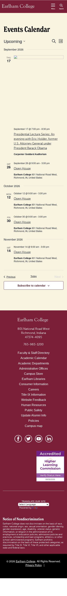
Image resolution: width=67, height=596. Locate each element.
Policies (33, 420)
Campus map (33, 425)
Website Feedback (33, 399)
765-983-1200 (33, 344)
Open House (22, 168)
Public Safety (33, 410)
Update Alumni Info (33, 415)
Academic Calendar (33, 358)
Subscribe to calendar (31, 285)
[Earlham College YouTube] (38, 438)
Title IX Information (33, 394)
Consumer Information (33, 384)
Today (34, 276)
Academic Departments (33, 363)
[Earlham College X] (28, 438)
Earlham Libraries (33, 379)
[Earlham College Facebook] (18, 438)
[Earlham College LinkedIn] (49, 438)
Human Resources (33, 405)
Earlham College (25, 561)
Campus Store (33, 373)
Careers (33, 389)
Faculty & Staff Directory (34, 352)
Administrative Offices (33, 368)
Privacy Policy (33, 565)
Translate (43, 507)
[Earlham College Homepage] (18, 6)
